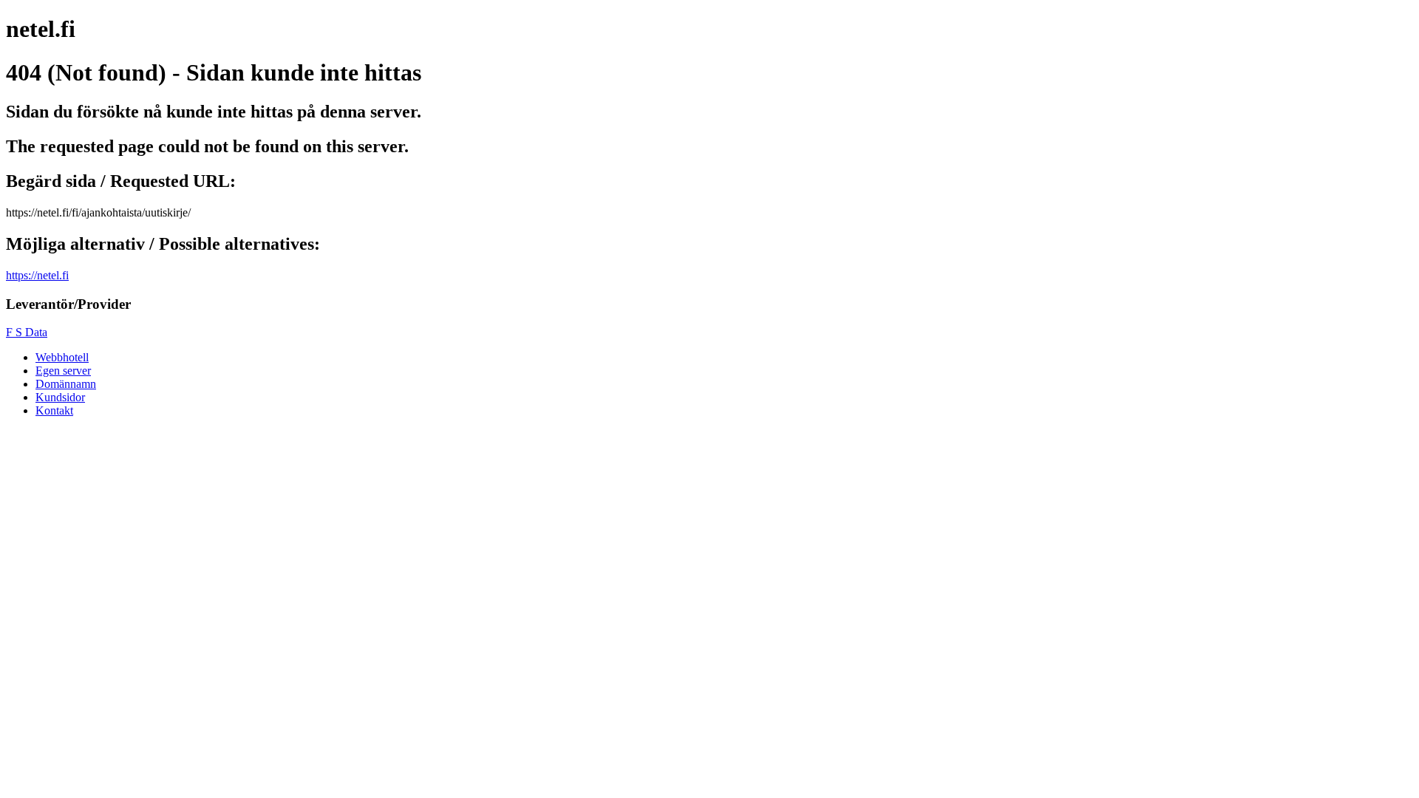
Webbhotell (62, 357)
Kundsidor (60, 397)
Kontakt (54, 410)
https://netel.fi (37, 275)
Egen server (63, 370)
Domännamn (65, 384)
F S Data (26, 332)
